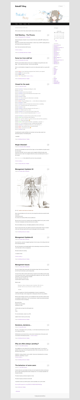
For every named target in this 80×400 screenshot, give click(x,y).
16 (48, 144)
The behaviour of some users (25, 365)
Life (19, 52)
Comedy (19, 163)
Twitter (55, 73)
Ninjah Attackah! (21, 145)
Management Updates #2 (24, 237)
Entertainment (56, 50)
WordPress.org (56, 83)
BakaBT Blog (20, 6)
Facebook (55, 69)
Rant (54, 58)
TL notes (38, 112)
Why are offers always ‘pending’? (27, 344)
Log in (55, 79)
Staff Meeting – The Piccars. (25, 35)
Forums (25, 23)
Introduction (56, 55)
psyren (26, 367)
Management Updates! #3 (24, 169)
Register (55, 78)
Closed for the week (22, 84)
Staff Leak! (25, 52)
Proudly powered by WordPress (40, 395)
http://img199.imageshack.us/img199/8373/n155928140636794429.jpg (28, 384)
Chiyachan (28, 37)
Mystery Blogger (57, 57)
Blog (55, 68)
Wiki (29, 23)
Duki (27, 60)
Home (16, 23)
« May (56, 40)
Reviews (55, 61)
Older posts (17, 391)
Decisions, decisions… (23, 325)
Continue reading (19, 49)
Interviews (56, 53)
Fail (54, 51)
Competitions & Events (58, 47)
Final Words (56, 52)
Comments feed (57, 82)
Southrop (26, 345)
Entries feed (56, 81)
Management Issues (22, 265)
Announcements (57, 45)
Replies (29, 52)
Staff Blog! (21, 52)
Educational (56, 48)
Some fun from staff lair (23, 58)
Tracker (20, 23)
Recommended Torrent (58, 60)
